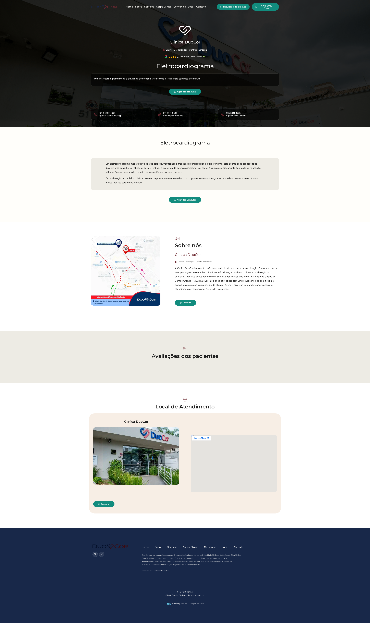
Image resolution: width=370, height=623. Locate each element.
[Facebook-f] (101, 554)
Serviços (149, 6)
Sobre (138, 6)
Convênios (180, 6)
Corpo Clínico (163, 6)
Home (129, 6)
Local (191, 6)
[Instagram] (95, 554)
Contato (201, 6)
